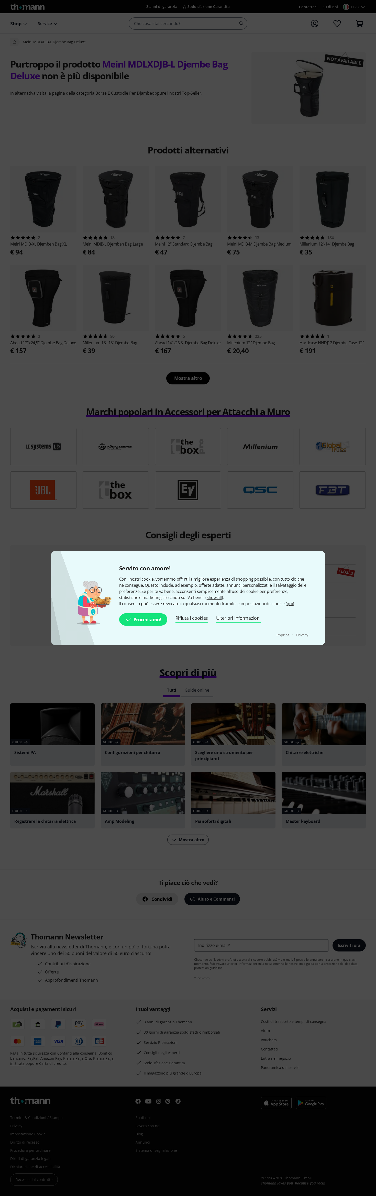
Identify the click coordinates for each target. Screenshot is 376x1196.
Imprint (283, 635)
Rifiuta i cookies (191, 618)
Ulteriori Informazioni (238, 618)
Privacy (302, 635)
